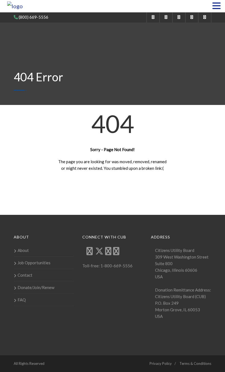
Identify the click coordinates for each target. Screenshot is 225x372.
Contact (25, 275)
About (23, 250)
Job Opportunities (34, 262)
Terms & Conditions (195, 363)
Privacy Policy (161, 363)
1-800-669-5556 (116, 265)
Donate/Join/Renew (36, 287)
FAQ (22, 299)
